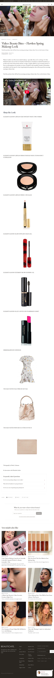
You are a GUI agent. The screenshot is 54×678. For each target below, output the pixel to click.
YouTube (49, 658)
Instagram (38, 658)
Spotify (45, 661)
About (20, 646)
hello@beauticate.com (41, 655)
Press (20, 649)
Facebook (42, 661)
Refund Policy (21, 664)
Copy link (26, 497)
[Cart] (51, 4)
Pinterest (10, 497)
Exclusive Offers (31, 658)
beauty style (6, 39)
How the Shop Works (21, 661)
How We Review (31, 651)
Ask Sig (38, 513)
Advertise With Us (22, 651)
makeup (15, 39)
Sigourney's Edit (31, 646)
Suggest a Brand (22, 667)
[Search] (48, 4)
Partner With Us (31, 664)
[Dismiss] (52, 670)
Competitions (21, 658)
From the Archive (31, 649)
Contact (29, 667)
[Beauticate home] (27, 4)
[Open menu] (2, 4)
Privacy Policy (21, 654)
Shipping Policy (30, 661)
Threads (38, 661)
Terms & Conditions (30, 655)
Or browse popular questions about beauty (27, 516)
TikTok (42, 658)
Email (18, 497)
